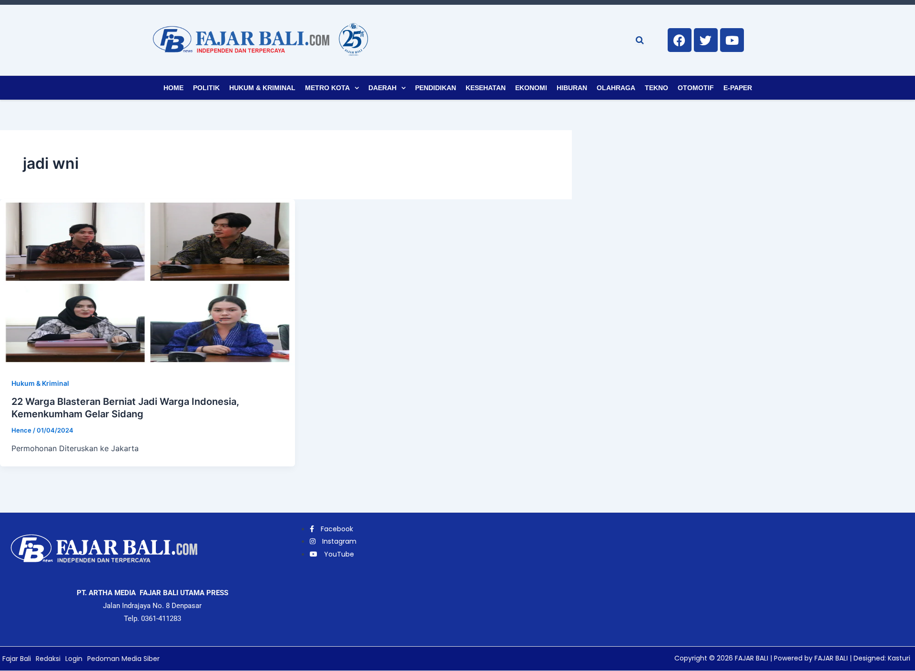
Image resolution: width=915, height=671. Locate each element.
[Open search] (640, 40)
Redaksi (48, 658)
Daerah (382, 88)
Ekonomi (531, 88)
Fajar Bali (16, 658)
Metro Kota (327, 88)
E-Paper (737, 88)
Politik (206, 88)
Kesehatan (486, 88)
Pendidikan (435, 88)
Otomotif (696, 88)
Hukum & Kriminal (262, 88)
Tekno (656, 88)
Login (73, 658)
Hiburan (572, 88)
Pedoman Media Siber (123, 658)
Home (173, 88)
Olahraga (616, 88)
